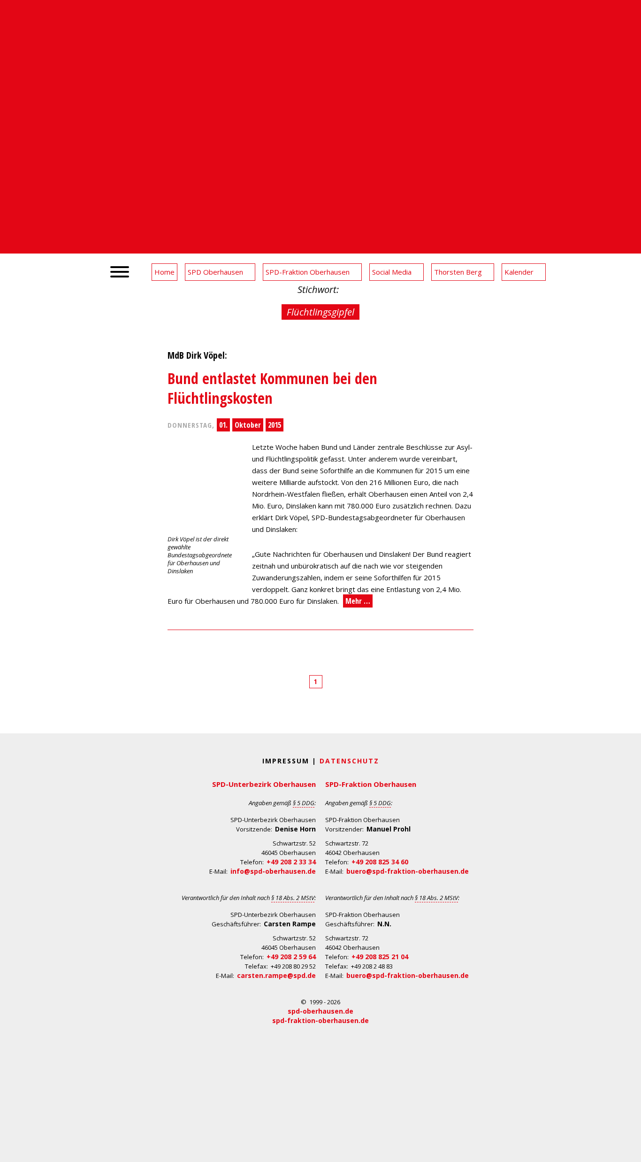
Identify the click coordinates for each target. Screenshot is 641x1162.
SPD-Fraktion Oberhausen (370, 784)
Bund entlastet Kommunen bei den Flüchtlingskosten (272, 388)
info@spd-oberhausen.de (273, 871)
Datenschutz (349, 760)
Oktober (248, 425)
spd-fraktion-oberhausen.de (320, 1020)
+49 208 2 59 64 (291, 956)
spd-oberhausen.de (320, 1011)
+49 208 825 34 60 (379, 861)
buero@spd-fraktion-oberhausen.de (407, 871)
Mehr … (357, 601)
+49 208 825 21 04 (379, 956)
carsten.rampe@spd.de (276, 975)
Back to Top (628, 1149)
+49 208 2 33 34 (291, 861)
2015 (274, 425)
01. (223, 425)
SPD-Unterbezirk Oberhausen (264, 784)
